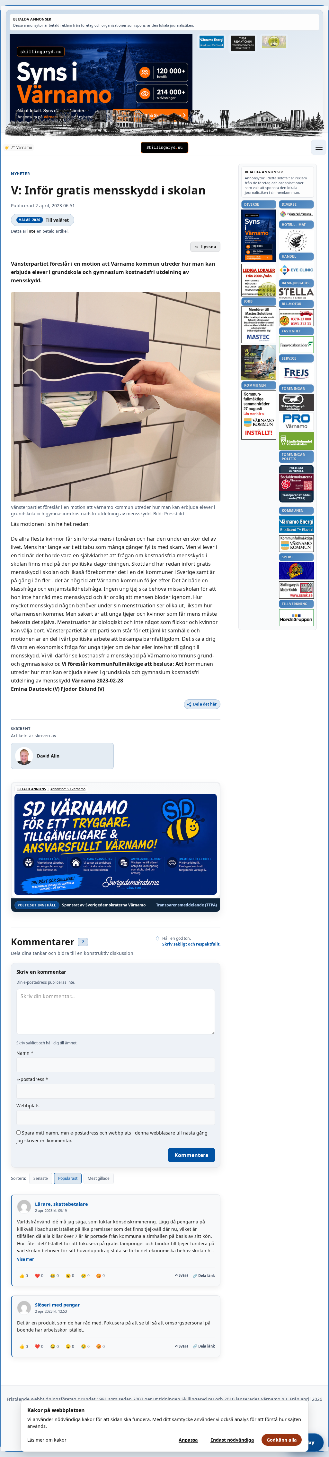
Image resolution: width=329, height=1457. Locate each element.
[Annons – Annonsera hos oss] (258, 236)
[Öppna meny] (318, 147)
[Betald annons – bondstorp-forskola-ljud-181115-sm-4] (242, 44)
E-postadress (32, 1079)
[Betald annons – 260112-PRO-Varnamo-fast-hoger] (296, 421)
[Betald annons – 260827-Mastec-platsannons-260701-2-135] (258, 324)
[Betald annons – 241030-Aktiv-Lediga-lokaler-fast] (258, 280)
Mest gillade (99, 1178)
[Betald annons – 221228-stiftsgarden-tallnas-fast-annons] (296, 241)
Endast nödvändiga (232, 1440)
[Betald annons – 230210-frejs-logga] (296, 373)
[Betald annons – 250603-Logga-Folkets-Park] (296, 214)
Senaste (40, 1178)
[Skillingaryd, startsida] (164, 147)
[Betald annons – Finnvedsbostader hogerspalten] (296, 344)
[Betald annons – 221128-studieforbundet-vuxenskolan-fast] (296, 441)
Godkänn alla (282, 1440)
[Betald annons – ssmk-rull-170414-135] (296, 590)
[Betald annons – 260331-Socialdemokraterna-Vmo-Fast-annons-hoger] (296, 482)
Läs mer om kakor (47, 1440)
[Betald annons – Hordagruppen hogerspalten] (296, 617)
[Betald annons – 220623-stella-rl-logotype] (296, 293)
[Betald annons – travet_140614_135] (296, 402)
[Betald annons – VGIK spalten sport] (296, 570)
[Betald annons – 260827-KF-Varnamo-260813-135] (258, 415)
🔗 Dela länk (204, 1275)
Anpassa (188, 1440)
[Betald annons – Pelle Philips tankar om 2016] (211, 42)
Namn (24, 1053)
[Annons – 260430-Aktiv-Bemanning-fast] (274, 42)
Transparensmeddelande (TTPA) (186, 905)
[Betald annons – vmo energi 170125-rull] (296, 524)
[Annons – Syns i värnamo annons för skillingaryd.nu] (101, 78)
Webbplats (28, 1105)
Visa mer (25, 1259)
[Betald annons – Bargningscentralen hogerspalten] (296, 317)
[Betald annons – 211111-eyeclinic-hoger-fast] (296, 269)
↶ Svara (182, 1275)
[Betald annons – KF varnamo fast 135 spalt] (296, 543)
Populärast (67, 1178)
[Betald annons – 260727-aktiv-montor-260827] (258, 362)
